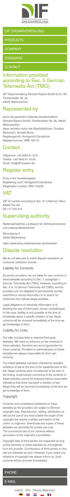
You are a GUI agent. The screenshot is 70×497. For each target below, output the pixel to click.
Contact (12, 66)
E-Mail (10, 481)
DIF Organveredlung (24, 30)
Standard (13, 57)
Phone (11, 472)
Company (13, 48)
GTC (28, 490)
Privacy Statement (44, 490)
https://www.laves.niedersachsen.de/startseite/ (30, 243)
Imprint (19, 490)
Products (14, 39)
